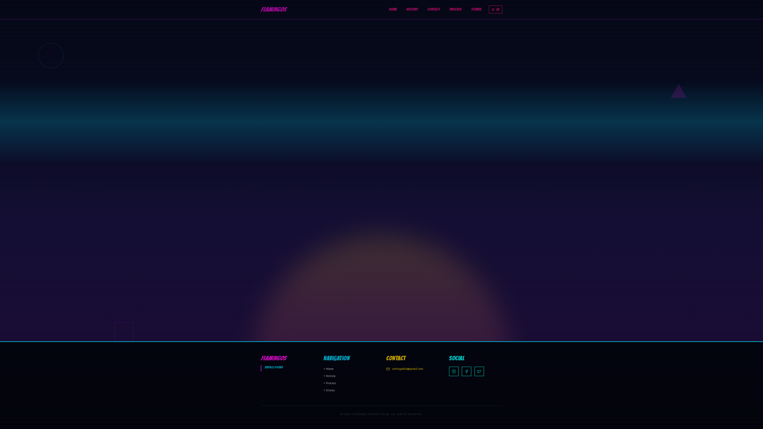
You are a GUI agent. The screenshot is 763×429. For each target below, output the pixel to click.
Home (328, 369)
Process (329, 383)
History (329, 376)
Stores (329, 390)
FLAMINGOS (273, 9)
